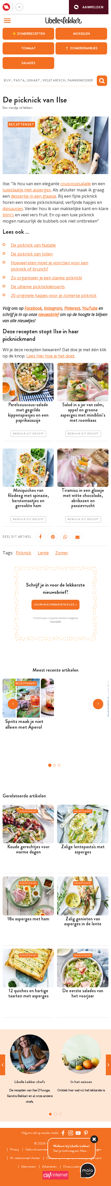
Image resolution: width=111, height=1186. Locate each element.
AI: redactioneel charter (25, 1158)
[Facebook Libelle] (63, 1133)
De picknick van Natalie (33, 245)
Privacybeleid (55, 621)
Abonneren (28, 1166)
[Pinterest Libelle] (86, 1133)
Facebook (33, 308)
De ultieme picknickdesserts (38, 286)
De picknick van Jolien (32, 254)
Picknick (23, 553)
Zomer (61, 553)
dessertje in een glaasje (33, 196)
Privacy (14, 1149)
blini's (8, 215)
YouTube (90, 308)
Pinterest (72, 308)
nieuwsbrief (48, 314)
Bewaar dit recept (28, 434)
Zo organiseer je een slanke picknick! (46, 278)
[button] (88, 7)
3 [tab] (60, 1114)
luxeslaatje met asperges (27, 190)
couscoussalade (75, 184)
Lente (43, 553)
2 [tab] (55, 1114)
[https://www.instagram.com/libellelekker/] (70, 1133)
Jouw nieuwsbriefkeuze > (55, 604)
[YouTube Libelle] (78, 1133)
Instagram (53, 308)
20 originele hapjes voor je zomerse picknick (54, 295)
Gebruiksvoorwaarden (39, 1149)
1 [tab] (50, 1114)
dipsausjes (13, 208)
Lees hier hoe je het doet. (50, 356)
